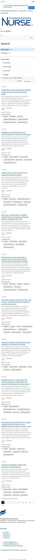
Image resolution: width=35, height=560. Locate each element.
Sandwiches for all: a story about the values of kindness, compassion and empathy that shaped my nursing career (15, 382)
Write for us (7, 536)
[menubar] (17, 11)
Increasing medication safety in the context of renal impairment (13, 465)
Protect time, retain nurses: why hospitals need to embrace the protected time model (16, 92)
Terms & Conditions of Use (11, 544)
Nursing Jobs (24, 5)
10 (30, 502)
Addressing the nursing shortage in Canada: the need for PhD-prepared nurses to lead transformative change (14, 259)
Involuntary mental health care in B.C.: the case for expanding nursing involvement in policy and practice (16, 302)
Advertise (6, 532)
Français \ (5, 31)
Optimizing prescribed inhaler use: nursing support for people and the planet (16, 133)
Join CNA (30, 11)
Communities (7, 7)
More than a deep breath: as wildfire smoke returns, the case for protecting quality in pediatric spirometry (14, 217)
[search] (33, 1)
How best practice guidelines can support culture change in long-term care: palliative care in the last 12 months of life (16, 424)
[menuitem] (12, 5)
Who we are (7, 534)
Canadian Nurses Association (12, 5)
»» (3, 505)
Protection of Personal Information (13, 545)
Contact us (7, 537)
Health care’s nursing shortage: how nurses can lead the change (14, 173)
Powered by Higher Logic (17, 559)
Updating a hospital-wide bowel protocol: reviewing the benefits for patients (15, 343)
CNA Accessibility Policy (10, 542)
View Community (5, 114)
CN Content (9, 108)
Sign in (31, 8)
